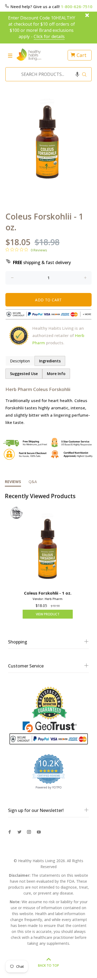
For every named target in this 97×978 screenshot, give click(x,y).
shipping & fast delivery (42, 262)
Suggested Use (24, 373)
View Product (48, 614)
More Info (56, 373)
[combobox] (47, 74)
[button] (77, 74)
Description (20, 360)
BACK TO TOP (48, 965)
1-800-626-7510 (76, 6)
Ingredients (50, 360)
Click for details (49, 36)
